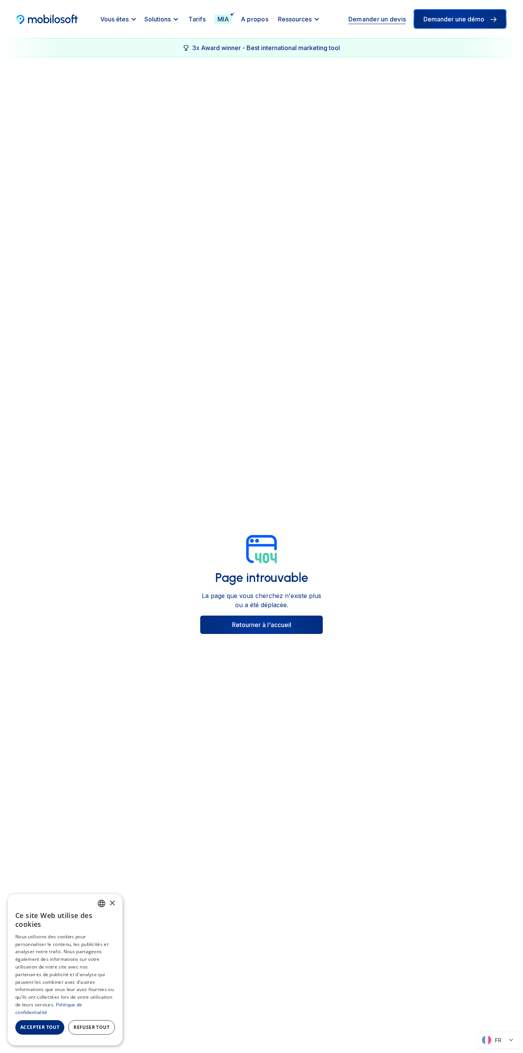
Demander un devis (377, 19)
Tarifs (197, 19)
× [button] (112, 903)
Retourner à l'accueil (261, 625)
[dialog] (65, 969)
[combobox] (101, 903)
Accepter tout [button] (39, 1027)
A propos (254, 19)
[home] (47, 19)
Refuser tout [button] (92, 1027)
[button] (118, 19)
